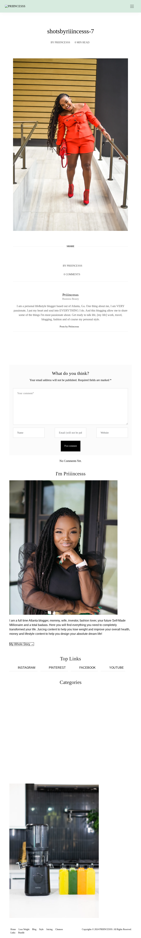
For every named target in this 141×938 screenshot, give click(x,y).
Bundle (21, 932)
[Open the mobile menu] (132, 6)
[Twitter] (63, 255)
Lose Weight (24, 929)
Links (12, 932)
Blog (34, 929)
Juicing (49, 929)
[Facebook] (56, 255)
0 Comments (72, 274)
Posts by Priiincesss (69, 326)
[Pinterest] (70, 255)
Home (13, 929)
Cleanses (59, 929)
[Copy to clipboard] (84, 255)
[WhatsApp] (77, 255)
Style (41, 929)
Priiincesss (62, 42)
